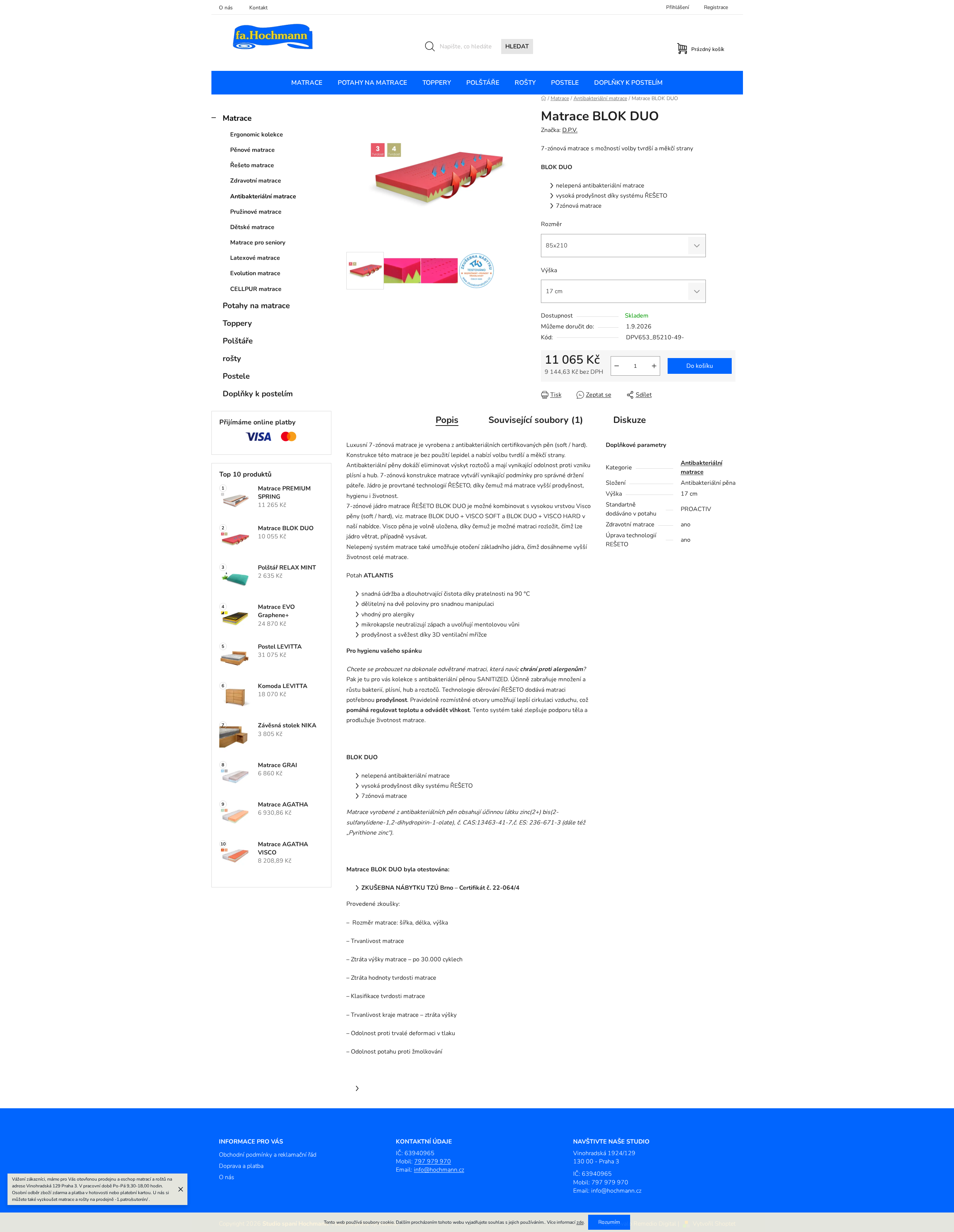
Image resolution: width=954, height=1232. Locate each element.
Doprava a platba (241, 1166)
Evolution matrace (255, 273)
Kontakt (258, 7)
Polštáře (238, 341)
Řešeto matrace (252, 165)
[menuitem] (307, 83)
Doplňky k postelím (258, 393)
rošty (232, 358)
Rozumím (609, 1222)
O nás (226, 7)
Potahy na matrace (256, 305)
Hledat (517, 46)
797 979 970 (432, 1161)
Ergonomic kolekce (256, 134)
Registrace (716, 7)
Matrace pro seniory (257, 242)
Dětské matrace (252, 227)
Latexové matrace (255, 258)
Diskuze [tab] (629, 420)
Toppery (237, 323)
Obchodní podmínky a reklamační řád (267, 1155)
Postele (236, 376)
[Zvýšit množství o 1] (654, 366)
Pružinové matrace (256, 212)
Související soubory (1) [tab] (535, 420)
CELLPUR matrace (256, 289)
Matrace (237, 118)
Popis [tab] (447, 420)
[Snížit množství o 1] (616, 366)
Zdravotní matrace (255, 181)
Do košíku (699, 366)
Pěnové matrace (252, 150)
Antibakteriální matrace (263, 196)
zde (580, 1222)
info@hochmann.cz (439, 1170)
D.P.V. (570, 130)
